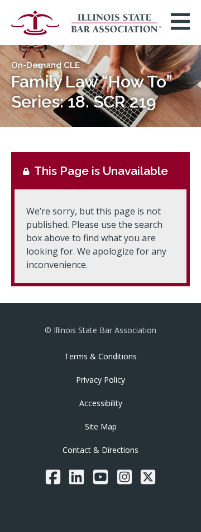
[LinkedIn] (76, 476)
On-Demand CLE (45, 65)
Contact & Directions (100, 450)
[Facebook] (53, 476)
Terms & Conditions (100, 356)
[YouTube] (100, 476)
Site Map (101, 426)
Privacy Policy (100, 379)
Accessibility (100, 403)
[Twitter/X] (148, 476)
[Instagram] (124, 476)
